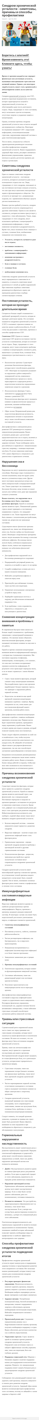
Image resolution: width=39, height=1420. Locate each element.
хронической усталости (17, 96)
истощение (18, 407)
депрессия (19, 394)
